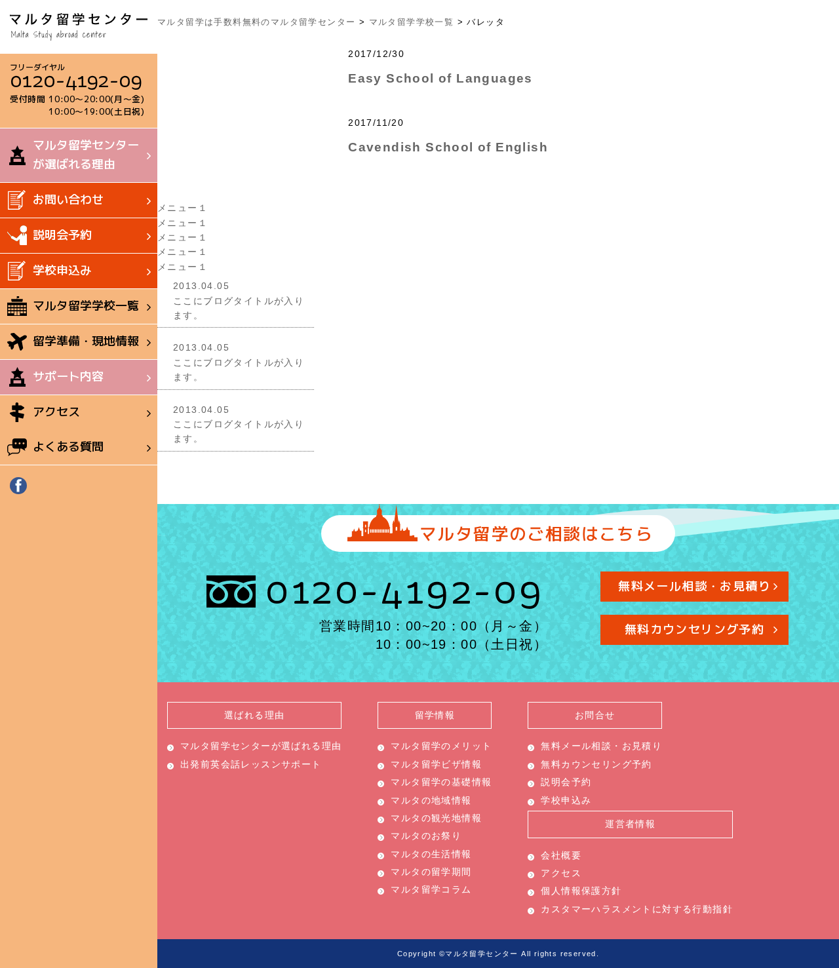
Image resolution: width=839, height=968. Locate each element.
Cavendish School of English (448, 147)
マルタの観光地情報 (436, 818)
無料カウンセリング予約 (694, 629)
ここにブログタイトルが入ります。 (238, 300)
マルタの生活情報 (431, 854)
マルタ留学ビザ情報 (436, 764)
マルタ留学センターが (86, 154)
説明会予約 (62, 235)
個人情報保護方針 (581, 890)
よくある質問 (68, 446)
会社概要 (561, 855)
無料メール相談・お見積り (695, 586)
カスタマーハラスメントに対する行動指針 (637, 909)
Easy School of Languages (440, 78)
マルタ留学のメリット (441, 746)
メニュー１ (182, 208)
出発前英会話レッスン (251, 764)
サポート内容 (68, 376)
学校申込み (62, 270)
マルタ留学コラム (431, 889)
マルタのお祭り (426, 835)
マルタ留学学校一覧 (86, 306)
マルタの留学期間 (431, 871)
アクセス (56, 412)
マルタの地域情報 (431, 800)
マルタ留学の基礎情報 (441, 782)
